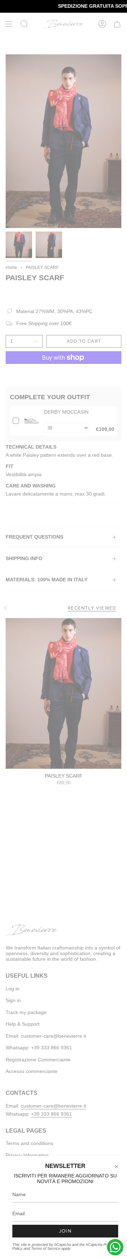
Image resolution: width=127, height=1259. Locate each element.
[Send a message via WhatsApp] (115, 1247)
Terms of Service (45, 1248)
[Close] (116, 1166)
